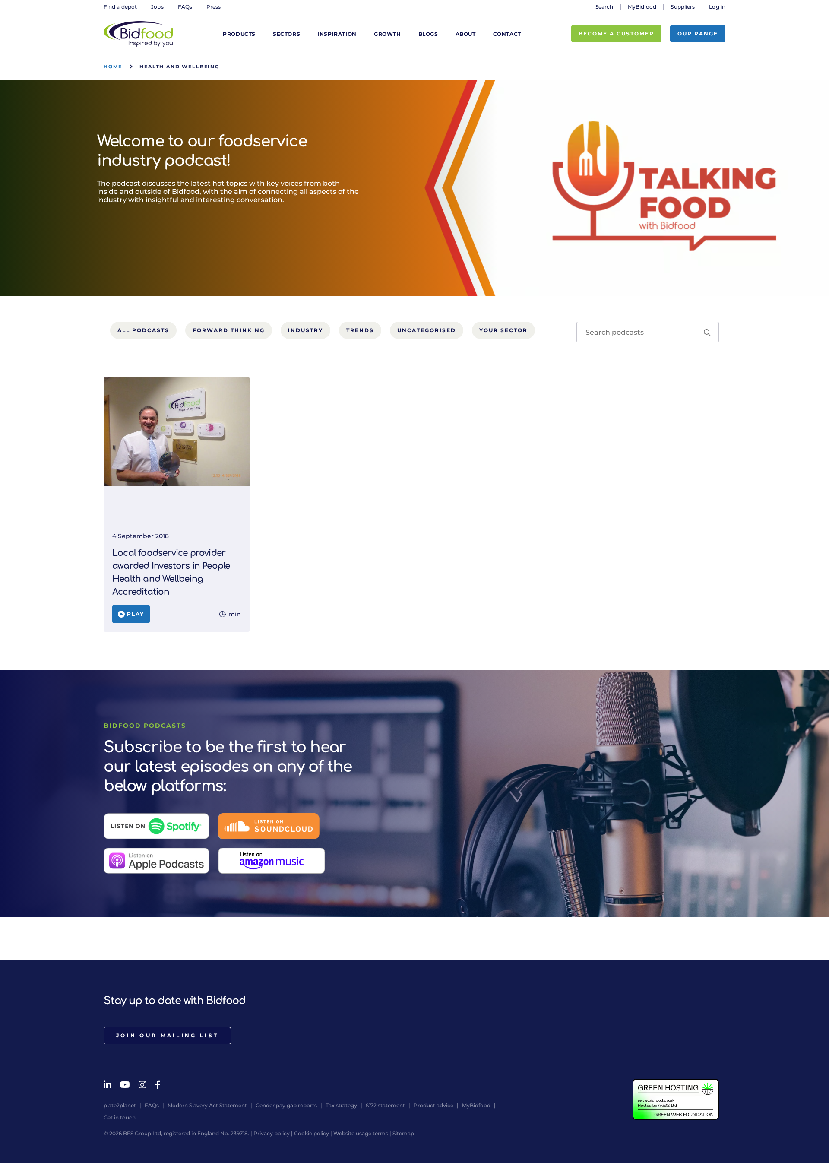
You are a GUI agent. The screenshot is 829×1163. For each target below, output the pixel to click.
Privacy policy (271, 1133)
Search (604, 6)
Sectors (286, 34)
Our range (697, 33)
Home (113, 66)
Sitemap (403, 1133)
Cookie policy (311, 1133)
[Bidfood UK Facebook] (158, 1085)
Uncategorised (426, 330)
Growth (387, 34)
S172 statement (385, 1105)
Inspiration (337, 34)
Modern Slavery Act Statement (207, 1105)
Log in (717, 6)
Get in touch (120, 1117)
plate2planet (120, 1105)
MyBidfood (642, 6)
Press (213, 6)
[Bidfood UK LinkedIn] (107, 1085)
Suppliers (683, 6)
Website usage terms (360, 1133)
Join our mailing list (167, 1035)
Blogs (428, 34)
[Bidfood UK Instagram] (142, 1085)
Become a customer (616, 33)
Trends (360, 330)
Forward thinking (229, 330)
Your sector (503, 330)
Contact (507, 34)
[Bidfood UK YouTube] (125, 1085)
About (466, 34)
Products (239, 34)
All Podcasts (143, 330)
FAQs (185, 6)
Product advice (433, 1105)
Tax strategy (341, 1105)
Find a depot (120, 6)
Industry (305, 330)
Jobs (157, 6)
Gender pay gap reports (286, 1105)
